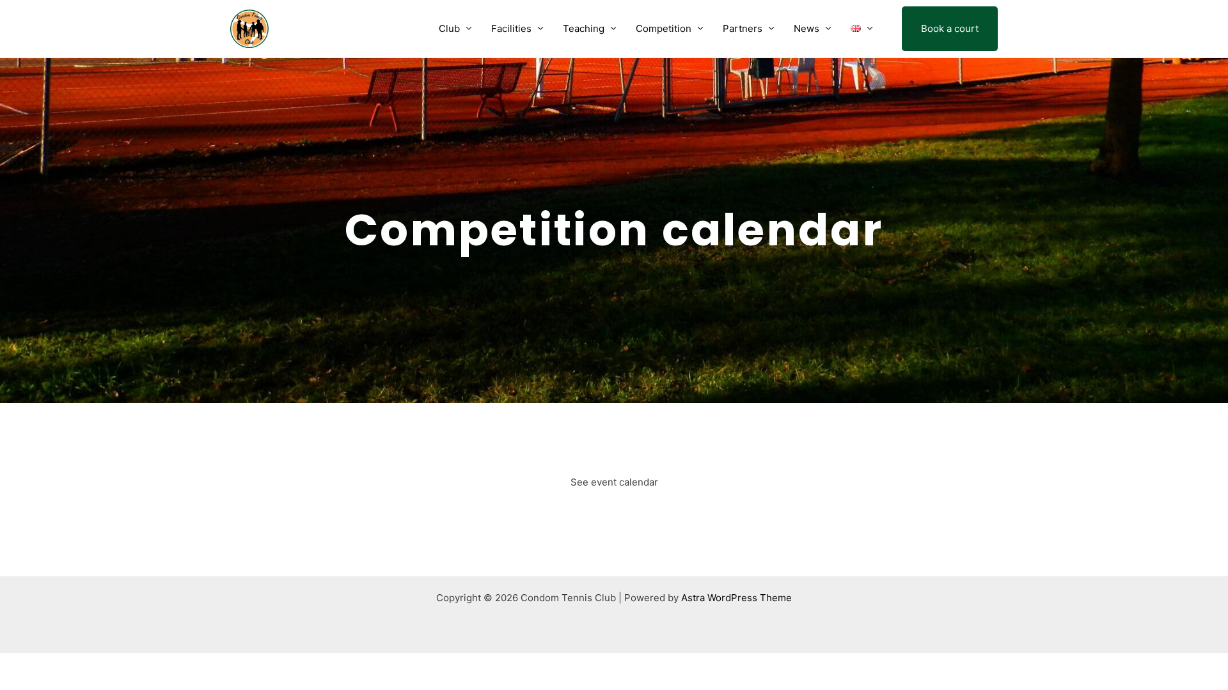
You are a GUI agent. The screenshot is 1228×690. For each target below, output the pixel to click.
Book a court (950, 28)
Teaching (583, 28)
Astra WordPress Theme (736, 598)
